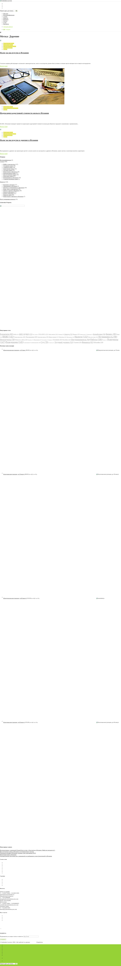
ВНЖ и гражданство (9, 164)
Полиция (57, 340)
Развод (105, 339)
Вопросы (5, 19)
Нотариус (30, 339)
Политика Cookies (8, 879)
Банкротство (83, 334)
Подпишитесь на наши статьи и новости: (11, 936)
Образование (37, 339)
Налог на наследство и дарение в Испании (19, 140)
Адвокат (61, 334)
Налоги (81, 336)
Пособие (66, 340)
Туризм (78, 342)
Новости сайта (7, 195)
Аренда (68, 334)
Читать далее (3, 66)
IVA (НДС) (43, 334)
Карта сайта (6, 885)
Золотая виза (42, 337)
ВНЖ (8, 336)
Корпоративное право (9, 173)
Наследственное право (9, 46)
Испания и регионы (8, 184)
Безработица (99, 334)
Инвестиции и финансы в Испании (13, 196)
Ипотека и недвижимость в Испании (13, 187)
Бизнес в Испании (8, 193)
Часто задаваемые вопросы (7, 199)
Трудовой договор (64, 342)
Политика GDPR (8, 882)
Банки (76, 334)
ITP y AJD (35, 334)
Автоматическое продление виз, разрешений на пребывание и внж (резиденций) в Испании (26, 856)
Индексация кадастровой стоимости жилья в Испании (24, 113)
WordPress (33, 942)
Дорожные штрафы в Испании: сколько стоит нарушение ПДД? (18, 853)
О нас (5, 22)
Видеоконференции (8, 15)
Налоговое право (8, 45)
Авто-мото (53, 334)
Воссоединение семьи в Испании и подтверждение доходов (17, 851)
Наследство (93, 337)
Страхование (27, 342)
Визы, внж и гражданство (10, 189)
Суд (44, 342)
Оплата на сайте (7, 883)
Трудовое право (7, 170)
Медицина (70, 337)
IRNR (16, 334)
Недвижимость (107, 337)
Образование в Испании (10, 186)
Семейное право (8, 48)
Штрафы (98, 342)
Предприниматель (80, 339)
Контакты (6, 24)
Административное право (10, 179)
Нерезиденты (7, 339)
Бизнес (111, 334)
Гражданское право (8, 43)
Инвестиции (54, 337)
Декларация (31, 337)
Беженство (90, 334)
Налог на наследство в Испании (14, 53)
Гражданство (19, 337)
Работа (96, 339)
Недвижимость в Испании (10, 108)
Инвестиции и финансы (10, 171)
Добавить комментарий (7, 59)
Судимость (51, 342)
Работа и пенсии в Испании (11, 190)
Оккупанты (45, 339)
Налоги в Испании (8, 192)
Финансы (88, 342)
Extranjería (6, 334)
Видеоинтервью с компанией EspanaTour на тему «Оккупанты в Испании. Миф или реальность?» (27, 850)
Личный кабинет (8, 26)
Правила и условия (8, 881)
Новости (5, 18)
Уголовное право (8, 166)
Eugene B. (46, 942)
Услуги (5, 21)
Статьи (5, 16)
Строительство (35, 342)
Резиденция (15, 342)
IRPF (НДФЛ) (26, 334)
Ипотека (62, 337)
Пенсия (50, 339)
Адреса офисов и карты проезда (9, 930)
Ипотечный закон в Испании (8, 854)
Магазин (5, 13)
